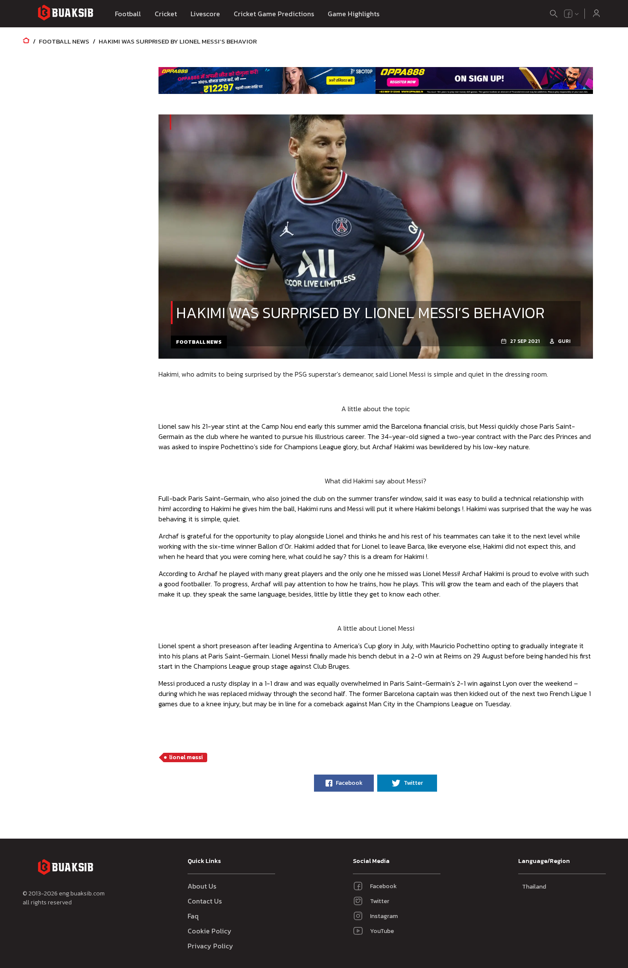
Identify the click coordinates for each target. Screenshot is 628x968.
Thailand (534, 886)
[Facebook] (568, 14)
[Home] (26, 41)
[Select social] (571, 13)
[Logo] (65, 13)
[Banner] (267, 80)
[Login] (596, 13)
